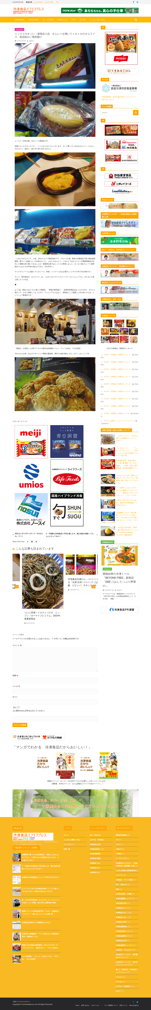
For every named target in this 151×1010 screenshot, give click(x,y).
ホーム (66, 835)
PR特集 (118, 854)
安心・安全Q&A (48, 20)
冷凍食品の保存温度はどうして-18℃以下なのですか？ (41, 877)
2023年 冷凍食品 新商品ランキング (117, 362)
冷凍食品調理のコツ (123, 936)
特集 (117, 889)
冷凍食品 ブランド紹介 (124, 880)
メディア (119, 875)
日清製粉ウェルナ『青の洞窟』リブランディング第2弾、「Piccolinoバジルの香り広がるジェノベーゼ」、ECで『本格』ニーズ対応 (119, 517)
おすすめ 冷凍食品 (97, 840)
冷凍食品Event (95, 872)
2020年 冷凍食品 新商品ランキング (117, 384)
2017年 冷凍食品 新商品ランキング (117, 406)
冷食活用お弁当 (121, 903)
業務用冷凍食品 (121, 835)
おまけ (118, 991)
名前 (15, 675)
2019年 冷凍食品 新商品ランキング (117, 391)
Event (73, 20)
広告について (123, 1005)
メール (16, 686)
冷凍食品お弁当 (95, 844)
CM (117, 840)
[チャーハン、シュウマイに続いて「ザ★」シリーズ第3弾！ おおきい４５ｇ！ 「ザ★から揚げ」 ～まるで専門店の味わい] (76, 555)
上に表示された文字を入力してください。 (29, 710)
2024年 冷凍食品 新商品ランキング (117, 354)
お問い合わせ (85, 1005)
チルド (118, 844)
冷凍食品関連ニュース (123, 898)
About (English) (134, 1005)
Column (82, 20)
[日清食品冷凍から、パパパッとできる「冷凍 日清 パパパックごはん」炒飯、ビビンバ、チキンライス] (33, 555)
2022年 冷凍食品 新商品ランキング (117, 369)
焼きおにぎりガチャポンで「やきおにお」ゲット (29, 534)
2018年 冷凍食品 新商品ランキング (117, 399)
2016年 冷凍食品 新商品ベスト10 (116, 413)
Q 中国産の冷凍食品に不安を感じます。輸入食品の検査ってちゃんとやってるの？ (70, 534)
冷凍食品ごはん (62, 20)
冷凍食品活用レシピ (97, 849)
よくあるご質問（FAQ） (97, 20)
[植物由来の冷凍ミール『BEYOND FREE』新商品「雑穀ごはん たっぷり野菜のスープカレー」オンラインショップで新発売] (120, 547)
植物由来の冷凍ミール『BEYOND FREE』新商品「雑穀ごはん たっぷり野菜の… (119, 579)
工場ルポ (119, 849)
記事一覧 (67, 849)
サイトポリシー (69, 844)
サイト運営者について (111, 1005)
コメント (17, 645)
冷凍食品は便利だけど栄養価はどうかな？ (36, 922)
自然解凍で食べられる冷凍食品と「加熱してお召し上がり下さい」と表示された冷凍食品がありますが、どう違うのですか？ (40, 857)
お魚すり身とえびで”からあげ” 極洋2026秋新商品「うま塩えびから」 (126, 502)
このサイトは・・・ (97, 1005)
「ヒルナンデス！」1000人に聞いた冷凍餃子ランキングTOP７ (127, 438)
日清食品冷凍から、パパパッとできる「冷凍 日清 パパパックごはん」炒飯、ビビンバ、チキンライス (33, 582)
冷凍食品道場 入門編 (123, 894)
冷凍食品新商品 (33, 20)
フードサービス (121, 858)
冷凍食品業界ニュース (123, 945)
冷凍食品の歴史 (95, 858)
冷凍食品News (19, 20)
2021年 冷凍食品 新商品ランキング (117, 377)
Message (119, 982)
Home (77, 1005)
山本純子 (31, 41)
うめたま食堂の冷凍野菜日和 (126, 870)
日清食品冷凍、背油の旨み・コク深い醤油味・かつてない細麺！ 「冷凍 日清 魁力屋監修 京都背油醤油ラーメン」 (119, 465)
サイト (15, 697)
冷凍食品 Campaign (123, 950)
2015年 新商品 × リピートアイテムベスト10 (120, 421)
